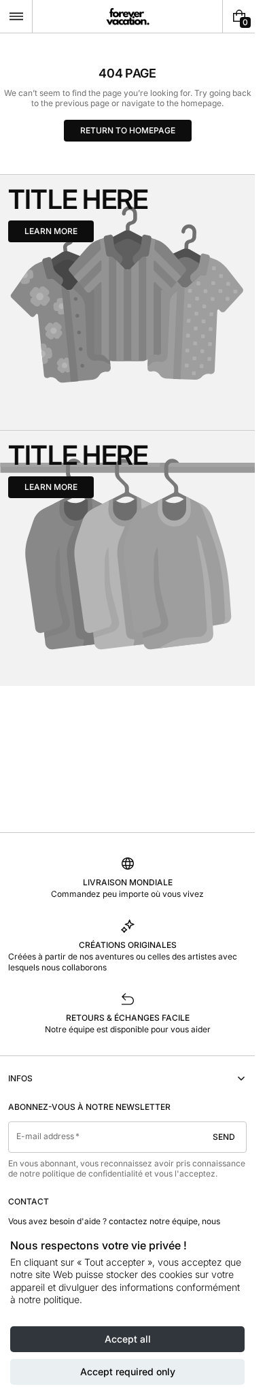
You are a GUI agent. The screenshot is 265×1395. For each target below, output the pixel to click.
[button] (16, 16)
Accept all (128, 1339)
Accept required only (127, 1371)
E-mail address (45, 1136)
